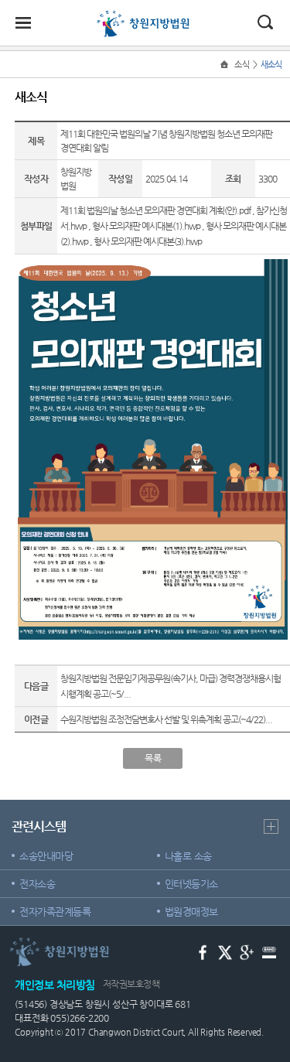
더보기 (271, 826)
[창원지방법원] (145, 17)
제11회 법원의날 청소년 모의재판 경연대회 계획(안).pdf (155, 210)
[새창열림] (203, 952)
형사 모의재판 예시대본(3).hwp (148, 241)
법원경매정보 (191, 911)
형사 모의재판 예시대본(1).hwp (146, 225)
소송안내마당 (46, 856)
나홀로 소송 (188, 856)
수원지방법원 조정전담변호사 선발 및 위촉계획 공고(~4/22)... (166, 719)
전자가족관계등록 (54, 911)
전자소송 (37, 884)
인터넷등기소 (191, 884)
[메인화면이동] (225, 65)
